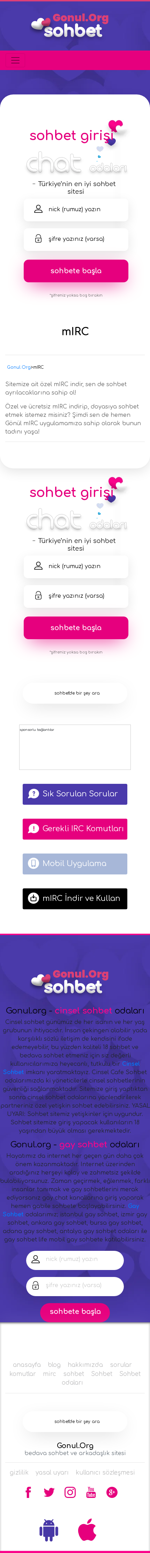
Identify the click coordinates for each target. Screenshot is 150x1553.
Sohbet (101, 1374)
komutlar (22, 1374)
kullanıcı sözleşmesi (105, 1472)
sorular (121, 1365)
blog (54, 1365)
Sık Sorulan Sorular (80, 794)
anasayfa (27, 1365)
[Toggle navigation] (15, 60)
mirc (49, 1374)
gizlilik (19, 1472)
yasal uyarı (52, 1472)
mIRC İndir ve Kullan (81, 898)
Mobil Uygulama (74, 863)
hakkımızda (85, 1365)
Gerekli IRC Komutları (83, 829)
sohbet (73, 1374)
